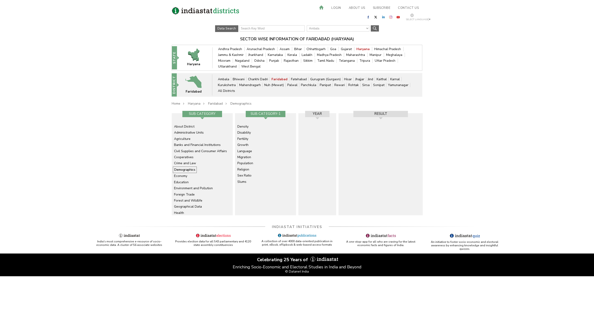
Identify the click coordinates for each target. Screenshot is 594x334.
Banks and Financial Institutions (197, 145)
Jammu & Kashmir (231, 55)
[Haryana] (197, 57)
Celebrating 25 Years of (283, 260)
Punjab (274, 60)
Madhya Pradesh (329, 55)
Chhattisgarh (316, 49)
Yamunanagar (398, 85)
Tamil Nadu (325, 60)
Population (245, 163)
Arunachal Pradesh (261, 49)
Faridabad (279, 79)
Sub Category (202, 113)
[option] (202, 164)
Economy (180, 176)
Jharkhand (255, 55)
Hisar (348, 79)
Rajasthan (291, 60)
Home (176, 103)
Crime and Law (185, 163)
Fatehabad (299, 79)
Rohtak (353, 85)
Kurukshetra (227, 85)
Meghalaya (394, 55)
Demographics (241, 103)
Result (380, 113)
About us (357, 8)
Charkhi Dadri (258, 79)
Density (243, 126)
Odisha (259, 60)
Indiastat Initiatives (297, 227)
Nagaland (242, 60)
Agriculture (182, 139)
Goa (333, 49)
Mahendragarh (250, 85)
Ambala (223, 79)
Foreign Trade (184, 194)
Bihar (298, 49)
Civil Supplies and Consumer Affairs (200, 151)
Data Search (226, 28)
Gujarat (346, 49)
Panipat (325, 85)
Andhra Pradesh (230, 49)
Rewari (339, 85)
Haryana (363, 49)
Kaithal (382, 79)
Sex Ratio (244, 175)
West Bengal (251, 66)
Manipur (375, 55)
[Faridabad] (197, 85)
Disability (244, 132)
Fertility (242, 139)
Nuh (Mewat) (274, 85)
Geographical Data (188, 206)
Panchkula (308, 85)
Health (179, 213)
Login (336, 8)
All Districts (226, 91)
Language (244, 151)
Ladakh (307, 55)
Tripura (364, 60)
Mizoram (224, 60)
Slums (241, 182)
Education (181, 182)
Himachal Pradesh (387, 49)
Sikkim (308, 60)
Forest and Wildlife (188, 200)
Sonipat (378, 85)
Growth (243, 145)
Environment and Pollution (193, 188)
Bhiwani (239, 79)
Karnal (395, 79)
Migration (244, 157)
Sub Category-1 (266, 113)
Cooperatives (184, 157)
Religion (243, 169)
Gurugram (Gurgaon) (325, 79)
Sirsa (366, 85)
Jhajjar (359, 79)
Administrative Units (189, 132)
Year (317, 113)
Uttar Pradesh (385, 60)
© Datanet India (297, 271)
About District (184, 126)
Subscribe (382, 8)
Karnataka (275, 55)
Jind (370, 79)
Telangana (347, 60)
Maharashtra (355, 55)
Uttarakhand (227, 66)
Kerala (292, 55)
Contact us (408, 8)
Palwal (292, 85)
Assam (285, 49)
